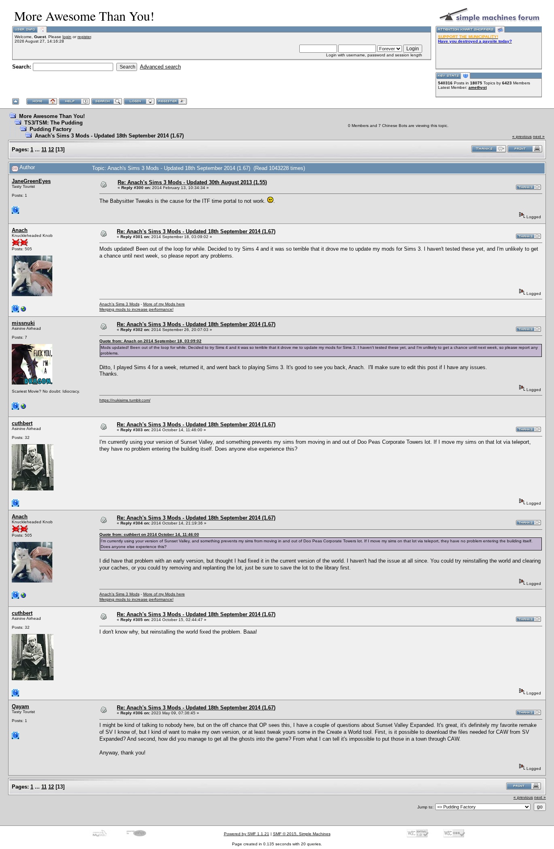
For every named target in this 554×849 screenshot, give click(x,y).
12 (51, 149)
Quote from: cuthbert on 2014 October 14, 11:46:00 (149, 534)
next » (539, 136)
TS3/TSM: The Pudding (53, 123)
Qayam (20, 706)
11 (44, 149)
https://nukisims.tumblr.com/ (124, 400)
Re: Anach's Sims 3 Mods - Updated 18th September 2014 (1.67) (196, 231)
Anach (20, 230)
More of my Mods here (164, 304)
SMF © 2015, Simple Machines (302, 834)
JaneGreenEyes (31, 181)
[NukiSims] (23, 408)
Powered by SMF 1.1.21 (246, 834)
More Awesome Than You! (52, 116)
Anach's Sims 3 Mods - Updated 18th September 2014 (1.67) (109, 136)
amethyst (477, 87)
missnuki (23, 323)
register (84, 36)
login (66, 36)
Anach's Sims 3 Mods (119, 304)
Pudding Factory (50, 129)
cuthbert (22, 423)
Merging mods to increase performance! (136, 309)
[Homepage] (23, 311)
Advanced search (160, 67)
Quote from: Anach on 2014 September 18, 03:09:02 (150, 341)
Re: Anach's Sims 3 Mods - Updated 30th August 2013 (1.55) (192, 182)
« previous (522, 136)
